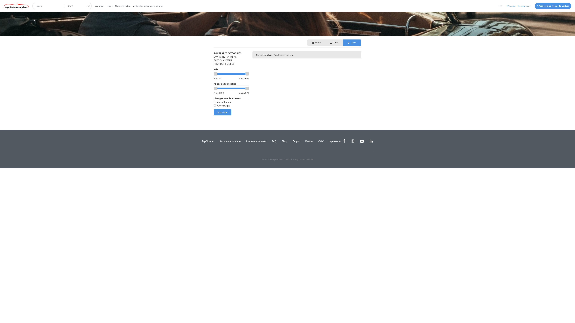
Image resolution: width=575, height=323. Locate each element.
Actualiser (222, 112)
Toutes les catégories (227, 53)
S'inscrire (511, 6)
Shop (284, 141)
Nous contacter (122, 6)
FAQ (274, 141)
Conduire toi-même (225, 56)
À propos (99, 6)
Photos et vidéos (224, 63)
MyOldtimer (208, 141)
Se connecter (524, 6)
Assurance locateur (256, 141)
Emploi (296, 141)
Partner (309, 141)
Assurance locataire (230, 141)
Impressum (335, 141)
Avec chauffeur (223, 60)
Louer (109, 6)
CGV (321, 141)
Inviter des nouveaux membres (148, 6)
